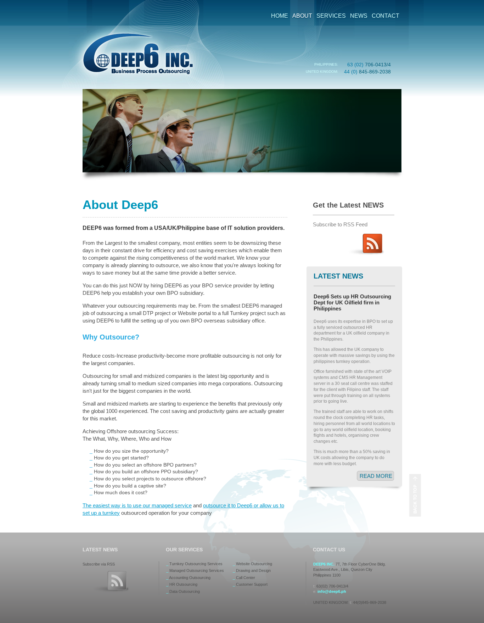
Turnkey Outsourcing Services (196, 564)
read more (376, 476)
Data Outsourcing (184, 591)
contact (385, 16)
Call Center (245, 577)
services (331, 16)
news (358, 16)
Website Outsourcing (254, 564)
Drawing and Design (253, 570)
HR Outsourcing (183, 584)
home (279, 16)
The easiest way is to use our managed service (137, 505)
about (302, 16)
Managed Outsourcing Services (196, 570)
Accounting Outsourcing (189, 577)
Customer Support (252, 584)
